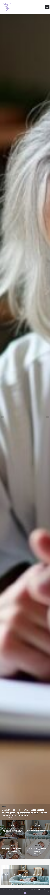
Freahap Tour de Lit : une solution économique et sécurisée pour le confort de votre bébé (37, 830)
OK (25, 893)
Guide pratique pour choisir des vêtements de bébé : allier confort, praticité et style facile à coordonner (12, 850)
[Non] (48, 891)
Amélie (3, 817)
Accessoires (37, 825)
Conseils (37, 845)
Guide (4, 806)
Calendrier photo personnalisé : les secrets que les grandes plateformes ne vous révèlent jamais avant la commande (24, 813)
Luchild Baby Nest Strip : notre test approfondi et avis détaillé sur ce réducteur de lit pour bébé (37, 850)
